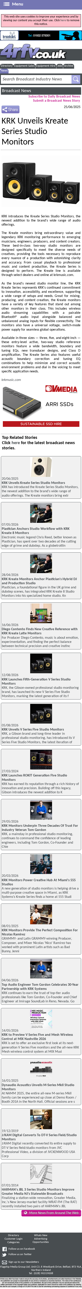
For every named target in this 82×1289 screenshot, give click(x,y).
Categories (13, 1242)
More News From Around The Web (54, 1213)
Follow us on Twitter (20, 1254)
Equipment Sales (24, 66)
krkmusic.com (11, 380)
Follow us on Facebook (22, 1249)
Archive (68, 66)
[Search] (76, 79)
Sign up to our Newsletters (24, 1262)
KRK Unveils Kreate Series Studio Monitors (33, 483)
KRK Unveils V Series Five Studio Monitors (33, 729)
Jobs (59, 66)
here (63, 20)
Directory (6, 66)
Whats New (40, 1235)
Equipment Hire (45, 66)
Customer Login (14, 1239)
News (4, 70)
